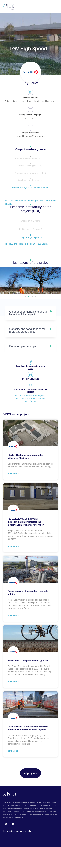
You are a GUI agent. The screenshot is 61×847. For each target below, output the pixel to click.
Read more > (13, 473)
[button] (25, 296)
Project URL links (30, 379)
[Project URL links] (30, 374)
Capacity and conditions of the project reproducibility (27, 330)
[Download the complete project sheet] (30, 362)
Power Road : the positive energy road (28, 660)
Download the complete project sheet (30, 367)
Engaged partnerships (22, 346)
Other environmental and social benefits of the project (28, 313)
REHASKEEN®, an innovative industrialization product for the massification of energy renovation (26, 522)
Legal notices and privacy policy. (18, 831)
